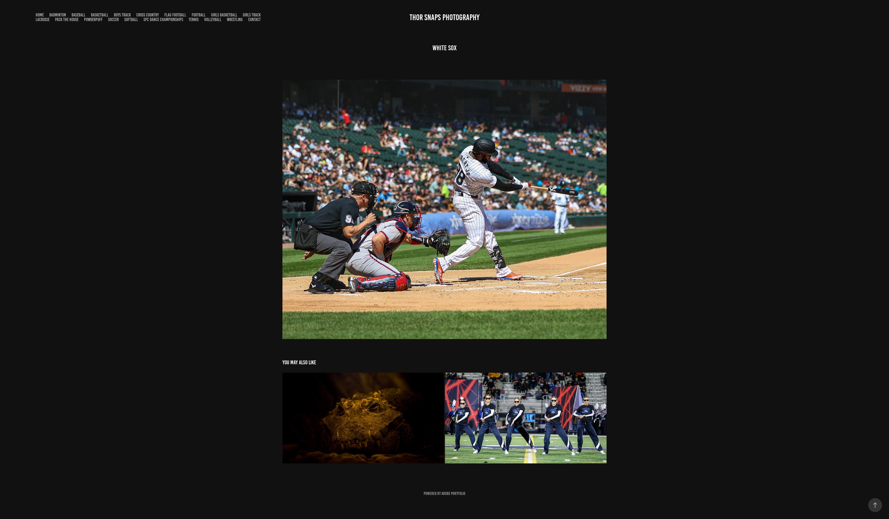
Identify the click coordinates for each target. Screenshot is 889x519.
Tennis (194, 19)
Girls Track (252, 15)
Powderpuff (93, 19)
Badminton (57, 15)
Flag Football (175, 15)
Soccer (113, 19)
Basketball (99, 15)
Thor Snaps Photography (444, 17)
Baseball (78, 15)
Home (40, 15)
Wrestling (235, 19)
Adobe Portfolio (453, 493)
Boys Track (122, 15)
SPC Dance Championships (163, 19)
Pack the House (66, 19)
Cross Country (147, 15)
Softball (131, 19)
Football (199, 15)
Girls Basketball (224, 15)
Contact (254, 19)
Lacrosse (43, 19)
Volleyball (212, 19)
